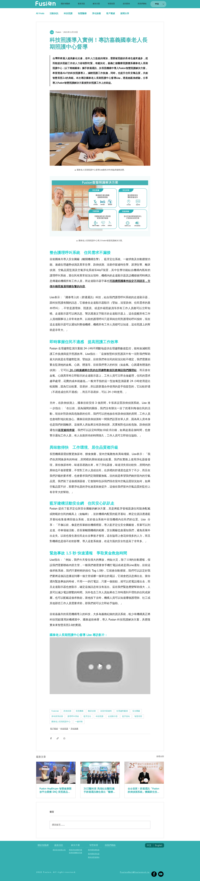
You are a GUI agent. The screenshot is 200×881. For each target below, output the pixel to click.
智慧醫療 (82, 14)
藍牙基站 (126, 716)
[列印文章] (64, 738)
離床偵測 (92, 711)
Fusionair (55, 711)
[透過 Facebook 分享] (51, 738)
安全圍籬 (136, 711)
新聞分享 (124, 14)
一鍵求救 (79, 722)
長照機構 (79, 711)
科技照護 (68, 14)
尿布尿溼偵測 (57, 716)
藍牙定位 (87, 716)
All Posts (40, 14)
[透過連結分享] (57, 738)
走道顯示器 (113, 716)
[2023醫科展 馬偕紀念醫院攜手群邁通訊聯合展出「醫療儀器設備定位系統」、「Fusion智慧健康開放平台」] (100, 773)
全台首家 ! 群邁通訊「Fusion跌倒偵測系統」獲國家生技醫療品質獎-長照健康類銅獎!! (144, 791)
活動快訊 (54, 14)
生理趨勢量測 (122, 711)
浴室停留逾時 (106, 711)
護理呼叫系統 (73, 716)
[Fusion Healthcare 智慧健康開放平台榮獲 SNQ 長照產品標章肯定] (56, 773)
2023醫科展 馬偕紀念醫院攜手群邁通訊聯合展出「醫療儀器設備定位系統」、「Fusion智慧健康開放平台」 (100, 791)
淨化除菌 (96, 14)
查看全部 (160, 756)
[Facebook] (154, 874)
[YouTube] (161, 874)
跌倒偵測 (67, 711)
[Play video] (100, 665)
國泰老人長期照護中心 (60, 722)
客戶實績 (110, 14)
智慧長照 (138, 716)
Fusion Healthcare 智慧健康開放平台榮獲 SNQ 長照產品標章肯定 (55, 791)
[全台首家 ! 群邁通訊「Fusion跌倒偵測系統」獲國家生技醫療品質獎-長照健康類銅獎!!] (144, 773)
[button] (96, 4)
